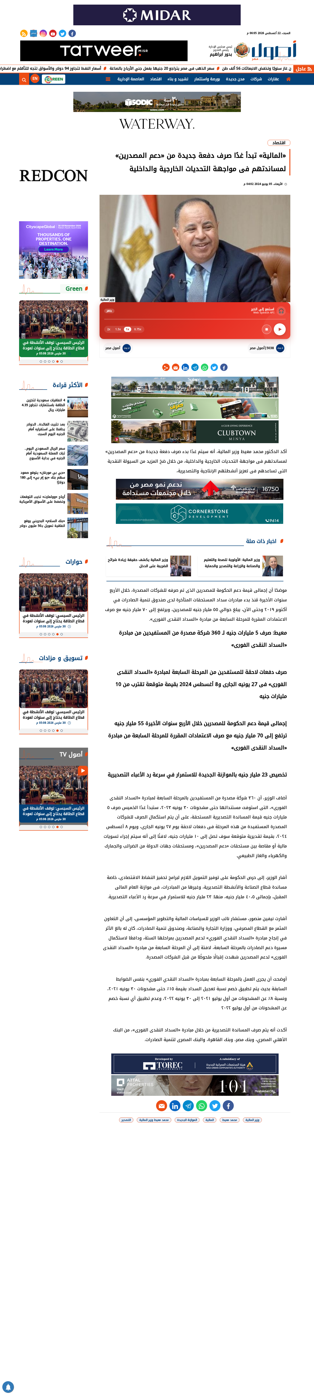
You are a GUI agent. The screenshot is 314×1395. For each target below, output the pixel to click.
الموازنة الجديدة (187, 1119)
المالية (210, 1119)
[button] (61, 361)
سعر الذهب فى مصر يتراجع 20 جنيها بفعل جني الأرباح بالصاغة (205, 68)
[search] (24, 79)
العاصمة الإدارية (130, 79)
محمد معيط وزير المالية (154, 1119)
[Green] (53, 79)
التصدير (126, 1119)
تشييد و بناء (178, 79)
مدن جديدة (235, 79)
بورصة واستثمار (207, 79)
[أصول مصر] (274, 51)
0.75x (137, 329)
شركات (256, 79)
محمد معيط (229, 1119)
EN (34, 78)
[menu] (108, 79)
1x (127, 329)
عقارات (273, 79)
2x (108, 329)
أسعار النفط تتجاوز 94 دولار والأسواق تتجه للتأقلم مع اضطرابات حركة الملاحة (80, 68)
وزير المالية (252, 1119)
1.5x (118, 329)
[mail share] (175, 367)
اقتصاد (156, 79)
